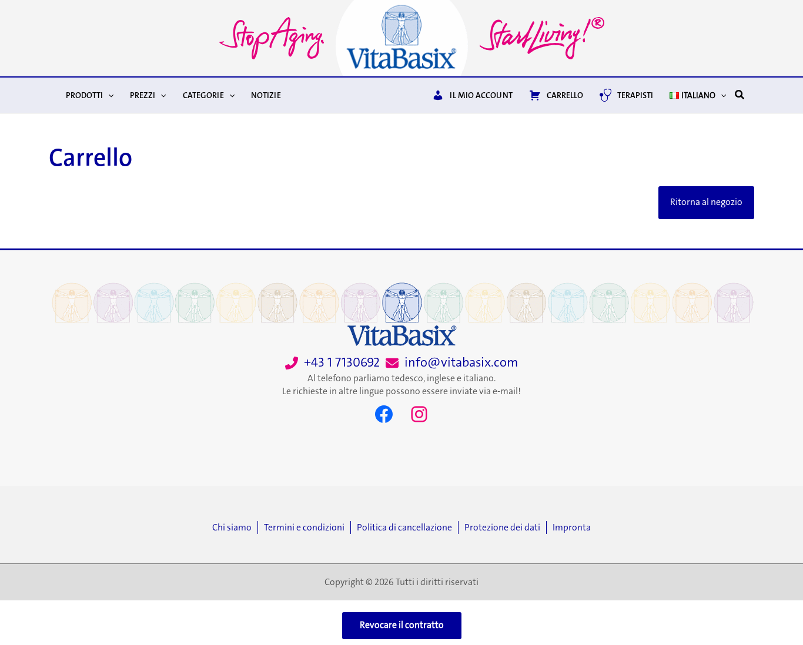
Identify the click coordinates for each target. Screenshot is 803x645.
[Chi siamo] (234, 527)
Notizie (266, 95)
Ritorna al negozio (706, 202)
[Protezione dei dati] (505, 527)
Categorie (203, 95)
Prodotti (84, 95)
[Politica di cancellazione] (407, 527)
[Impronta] (572, 527)
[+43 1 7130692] (332, 363)
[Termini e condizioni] (307, 527)
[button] (108, 95)
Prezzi (142, 95)
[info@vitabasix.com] (452, 363)
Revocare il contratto (402, 625)
